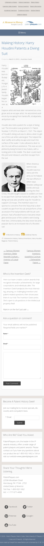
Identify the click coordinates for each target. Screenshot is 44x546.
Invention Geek (26, 59)
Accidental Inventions (10, 10)
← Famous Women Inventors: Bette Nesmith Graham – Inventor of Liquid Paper (12, 256)
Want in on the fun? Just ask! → (16, 309)
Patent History (35, 2)
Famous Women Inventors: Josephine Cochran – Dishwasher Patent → (32, 256)
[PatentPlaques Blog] (22, 26)
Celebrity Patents (22, 14)
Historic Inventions (24, 2)
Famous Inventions (24, 238)
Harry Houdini (37, 238)
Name (5, 334)
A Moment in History (11, 2)
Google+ (29, 516)
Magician (5, 241)
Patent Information (35, 6)
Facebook (13, 506)
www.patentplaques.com (27, 456)
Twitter (30, 506)
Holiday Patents (35, 10)
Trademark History (23, 10)
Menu (23, 32)
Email (5, 344)
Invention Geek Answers (10, 6)
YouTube (12, 525)
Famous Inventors (23, 6)
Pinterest (12, 516)
